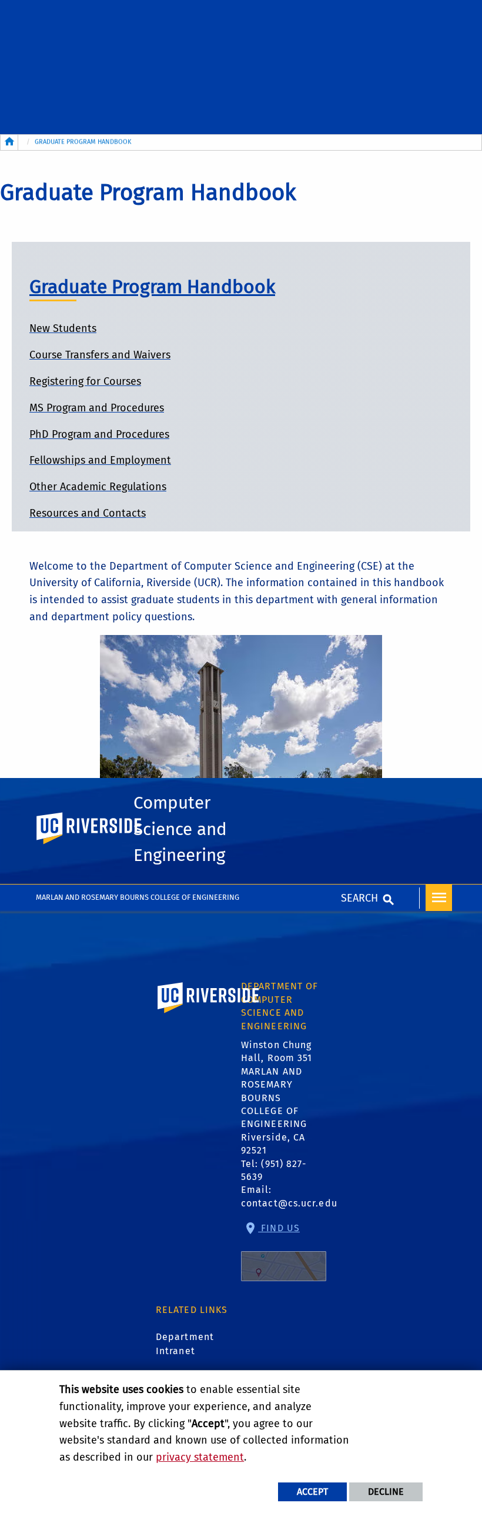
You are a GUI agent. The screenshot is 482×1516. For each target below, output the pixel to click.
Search (359, 898)
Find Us (279, 1228)
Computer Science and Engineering (180, 829)
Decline (386, 1491)
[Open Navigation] (439, 898)
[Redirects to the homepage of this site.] (9, 142)
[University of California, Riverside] (209, 1014)
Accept (312, 1491)
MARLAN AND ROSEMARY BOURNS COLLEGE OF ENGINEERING (137, 897)
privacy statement (200, 1457)
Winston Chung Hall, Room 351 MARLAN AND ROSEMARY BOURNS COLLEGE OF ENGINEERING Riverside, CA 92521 (276, 1097)
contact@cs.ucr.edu (289, 1203)
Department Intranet (185, 1344)
